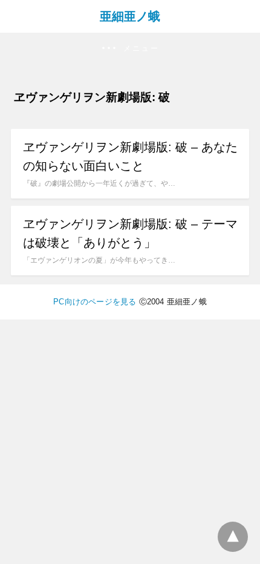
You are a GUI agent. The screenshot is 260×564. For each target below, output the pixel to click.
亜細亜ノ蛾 (130, 16)
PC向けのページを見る (94, 301)
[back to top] (233, 537)
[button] (130, 49)
